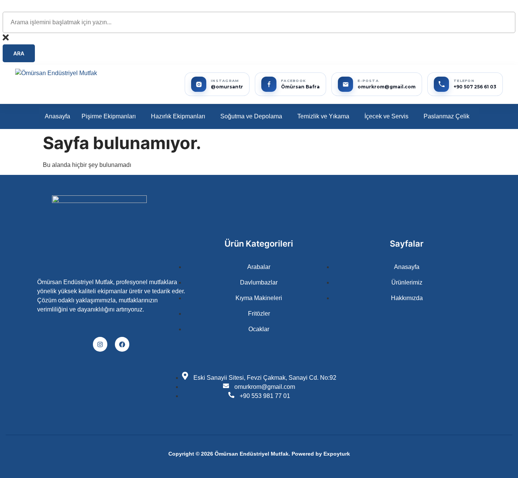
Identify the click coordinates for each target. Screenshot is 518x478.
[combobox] (259, 22)
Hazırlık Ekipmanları (178, 116)
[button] (110, 116)
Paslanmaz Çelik (446, 116)
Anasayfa (57, 116)
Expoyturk (336, 454)
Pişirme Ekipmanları (109, 116)
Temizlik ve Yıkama (323, 116)
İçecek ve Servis (386, 116)
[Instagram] (100, 344)
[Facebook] (122, 344)
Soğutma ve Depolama (251, 116)
